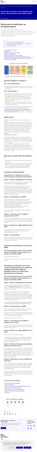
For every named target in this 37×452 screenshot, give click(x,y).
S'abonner (3, 428)
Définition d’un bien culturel (10, 134)
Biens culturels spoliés (9, 384)
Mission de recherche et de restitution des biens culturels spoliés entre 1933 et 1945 (12, 6)
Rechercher (33, 1)
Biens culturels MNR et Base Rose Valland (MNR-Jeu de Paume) (18, 386)
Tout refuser (19, 447)
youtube (31, 428)
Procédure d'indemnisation (9, 54)
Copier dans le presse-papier (15, 414)
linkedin (31, 426)
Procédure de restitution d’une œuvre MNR (13, 55)
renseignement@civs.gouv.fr (11, 45)
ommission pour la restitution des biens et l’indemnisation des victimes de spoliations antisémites (17, 110)
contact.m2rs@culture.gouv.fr (19, 42)
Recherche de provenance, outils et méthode (14, 389)
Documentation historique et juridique (13, 387)
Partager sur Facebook (5, 414)
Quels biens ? (7, 51)
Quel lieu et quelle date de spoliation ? (12, 52)
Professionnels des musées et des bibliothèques (15, 390)
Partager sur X (7, 414)
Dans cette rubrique (5, 18)
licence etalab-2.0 (20, 450)
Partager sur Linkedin (10, 414)
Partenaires (7, 392)
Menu (36, 1)
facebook (34, 426)
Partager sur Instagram (13, 414)
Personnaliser (11, 447)
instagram (28, 428)
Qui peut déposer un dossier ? (10, 50)
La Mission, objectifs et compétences (12, 383)
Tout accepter (27, 447)
